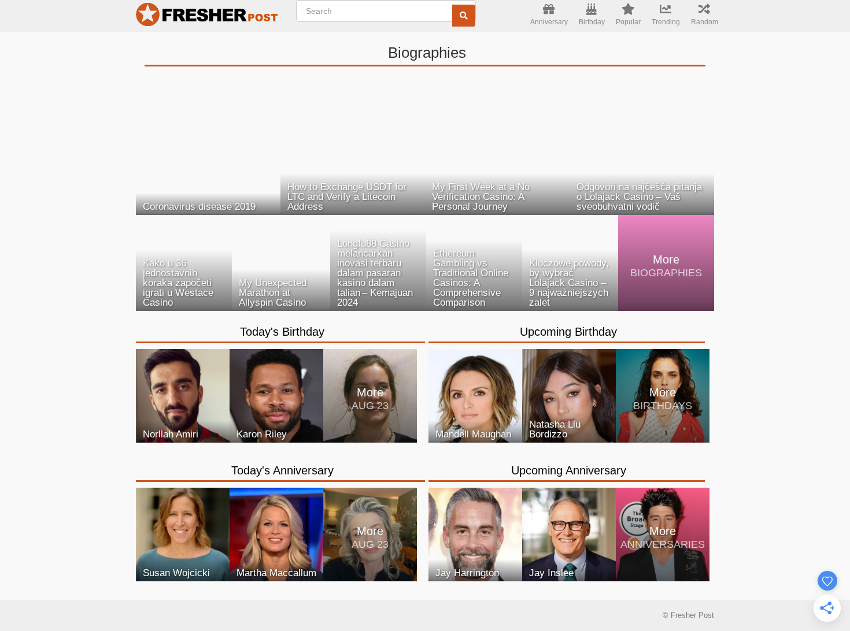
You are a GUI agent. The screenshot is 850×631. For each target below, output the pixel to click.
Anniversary (549, 22)
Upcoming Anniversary (568, 470)
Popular (628, 22)
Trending (666, 22)
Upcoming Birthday (568, 331)
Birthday (592, 22)
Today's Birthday (282, 331)
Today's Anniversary (282, 470)
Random (704, 22)
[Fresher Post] (208, 16)
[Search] (463, 16)
